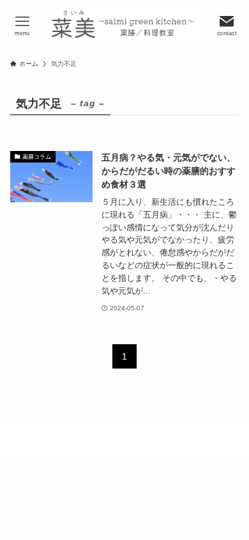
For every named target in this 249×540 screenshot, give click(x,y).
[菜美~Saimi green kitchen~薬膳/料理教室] (124, 25)
